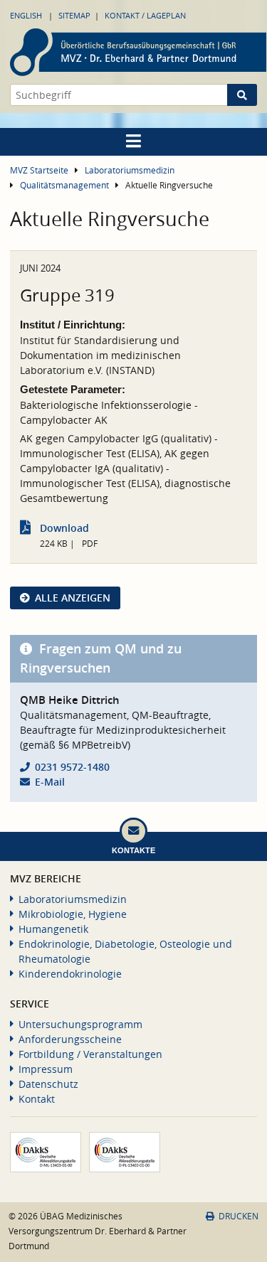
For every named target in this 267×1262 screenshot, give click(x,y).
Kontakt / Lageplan (145, 15)
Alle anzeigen (72, 597)
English (26, 15)
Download (64, 528)
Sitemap (74, 15)
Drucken (238, 1216)
